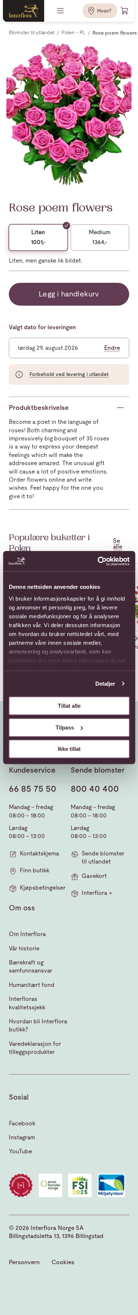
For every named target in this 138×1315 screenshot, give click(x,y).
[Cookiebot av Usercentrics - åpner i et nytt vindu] (98, 561)
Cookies (63, 1262)
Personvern (24, 1262)
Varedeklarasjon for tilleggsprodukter (35, 1047)
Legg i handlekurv (69, 294)
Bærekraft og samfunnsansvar (30, 966)
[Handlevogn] (124, 10)
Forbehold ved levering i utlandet (69, 374)
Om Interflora (27, 934)
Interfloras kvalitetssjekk (27, 1002)
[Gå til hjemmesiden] (23, 11)
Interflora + (97, 892)
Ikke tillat (69, 749)
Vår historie (24, 948)
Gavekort (94, 875)
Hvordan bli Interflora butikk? (38, 1025)
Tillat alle (69, 706)
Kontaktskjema (39, 853)
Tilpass (65, 727)
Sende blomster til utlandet (103, 857)
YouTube (20, 1151)
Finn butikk (34, 870)
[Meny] (61, 10)
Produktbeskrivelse (39, 407)
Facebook (22, 1123)
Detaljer (105, 684)
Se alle (117, 544)
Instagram (22, 1137)
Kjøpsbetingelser (43, 887)
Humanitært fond (31, 984)
